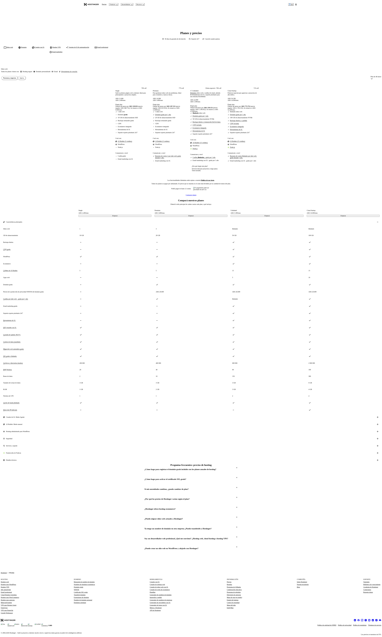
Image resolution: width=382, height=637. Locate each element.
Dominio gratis (78, 587)
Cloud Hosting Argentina (9, 595)
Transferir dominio (79, 595)
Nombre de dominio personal (83, 600)
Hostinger (4, 573)
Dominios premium (80, 602)
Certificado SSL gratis (81, 592)
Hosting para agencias (8, 600)
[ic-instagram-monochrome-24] (362, 620)
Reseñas (229, 584)
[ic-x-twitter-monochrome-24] (365, 620)
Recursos (139, 4)
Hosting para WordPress (8, 584)
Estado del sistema (232, 600)
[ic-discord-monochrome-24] (380, 620)
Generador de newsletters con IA (160, 602)
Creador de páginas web (157, 584)
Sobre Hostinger (302, 582)
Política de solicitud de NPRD (326, 625)
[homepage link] (91, 4)
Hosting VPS (5, 587)
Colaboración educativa (234, 590)
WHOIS (76, 590)
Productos (112, 4)
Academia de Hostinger (370, 587)
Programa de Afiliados (234, 587)
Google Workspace (7, 613)
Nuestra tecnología (303, 584)
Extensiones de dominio (81, 597)
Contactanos (367, 590)
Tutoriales (366, 582)
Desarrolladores (125, 4)
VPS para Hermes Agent (8, 605)
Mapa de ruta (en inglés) (234, 597)
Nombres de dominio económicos (84, 584)
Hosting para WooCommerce (10, 597)
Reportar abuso (368, 592)
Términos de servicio (374, 625)
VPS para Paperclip (7, 610)
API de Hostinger (155, 610)
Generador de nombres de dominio (161, 595)
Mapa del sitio (231, 605)
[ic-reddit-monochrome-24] (373, 620)
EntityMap (230, 608)
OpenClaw (4, 608)
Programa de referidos (234, 592)
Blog (298, 587)
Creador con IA (155, 582)
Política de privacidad (344, 625)
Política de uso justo (207, 180)
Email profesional (6, 592)
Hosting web (5, 582)
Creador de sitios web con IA (159, 587)
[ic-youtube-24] (369, 620)
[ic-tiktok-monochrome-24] (376, 620)
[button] (191, 469)
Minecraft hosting (6, 602)
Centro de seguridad (233, 602)
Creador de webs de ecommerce (160, 590)
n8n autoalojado (6, 590)
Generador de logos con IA (158, 605)
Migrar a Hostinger (156, 608)
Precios (104, 4)
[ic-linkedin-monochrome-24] (355, 620)
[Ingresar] (296, 4)
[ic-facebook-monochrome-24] (358, 620)
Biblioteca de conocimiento (371, 584)
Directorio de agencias (234, 595)
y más (50, 625)
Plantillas (152, 592)
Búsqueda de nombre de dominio (84, 582)
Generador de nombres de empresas (161, 600)
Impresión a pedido (156, 597)
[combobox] (376, 78)
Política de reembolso (359, 625)
